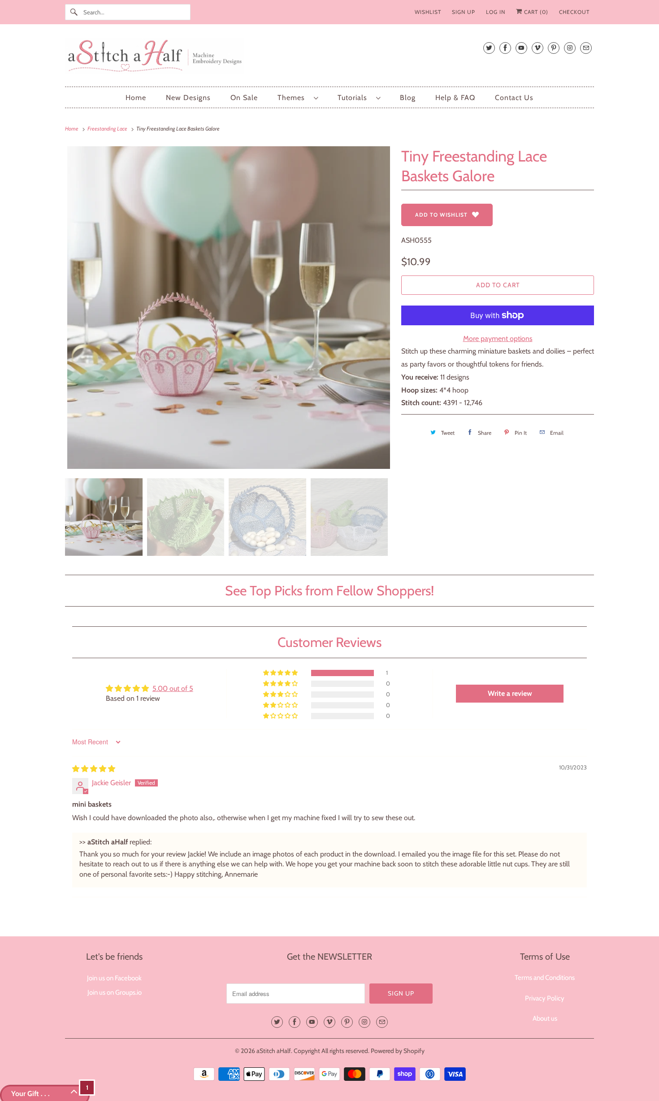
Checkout (574, 12)
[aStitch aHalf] (329, 58)
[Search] (74, 12)
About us (545, 1018)
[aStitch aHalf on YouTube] (521, 48)
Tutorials (355, 97)
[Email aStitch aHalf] (586, 48)
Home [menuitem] (136, 97)
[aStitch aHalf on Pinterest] (553, 48)
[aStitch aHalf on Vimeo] (537, 48)
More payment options (498, 338)
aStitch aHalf (273, 1051)
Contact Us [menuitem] (514, 97)
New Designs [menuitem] (188, 97)
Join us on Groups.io (114, 992)
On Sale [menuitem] (244, 97)
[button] (281, 673)
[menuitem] (298, 97)
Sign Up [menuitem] (463, 12)
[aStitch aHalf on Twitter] (489, 48)
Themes (293, 97)
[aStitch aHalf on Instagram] (570, 48)
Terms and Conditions (545, 978)
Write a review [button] (510, 693)
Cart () (535, 12)
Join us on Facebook (114, 978)
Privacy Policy (544, 998)
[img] (93, 769)
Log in (495, 12)
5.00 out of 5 (172, 688)
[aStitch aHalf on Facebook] (505, 48)
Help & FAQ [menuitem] (455, 97)
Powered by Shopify (398, 1051)
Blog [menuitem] (408, 97)
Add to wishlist (441, 214)
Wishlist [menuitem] (428, 12)
